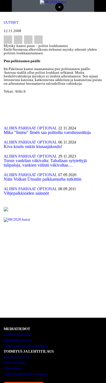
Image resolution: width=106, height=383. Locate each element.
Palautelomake (15, 362)
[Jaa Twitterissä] (18, 39)
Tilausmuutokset (16, 357)
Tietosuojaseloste (17, 334)
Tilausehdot (13, 368)
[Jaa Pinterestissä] (28, 39)
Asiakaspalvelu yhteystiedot (25, 374)
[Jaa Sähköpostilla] (38, 39)
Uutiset (11, 22)
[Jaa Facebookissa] (8, 39)
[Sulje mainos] (59, 7)
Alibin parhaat (20, 128)
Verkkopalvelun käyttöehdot (26, 346)
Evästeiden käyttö (17, 340)
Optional (47, 128)
